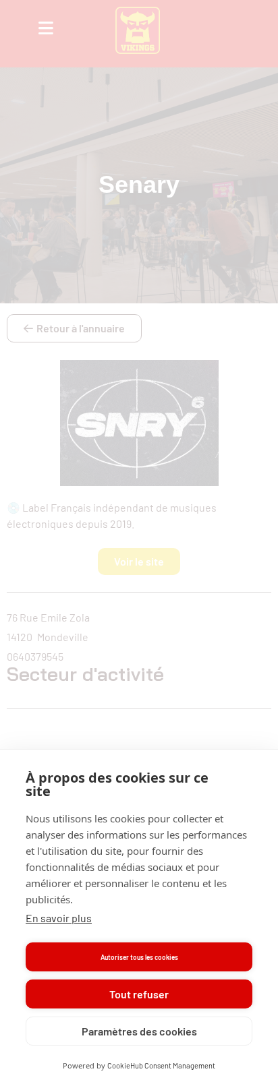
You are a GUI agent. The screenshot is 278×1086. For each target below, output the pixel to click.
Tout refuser (139, 994)
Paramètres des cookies (139, 1031)
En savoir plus (59, 917)
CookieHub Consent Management (161, 1065)
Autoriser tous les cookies (139, 957)
